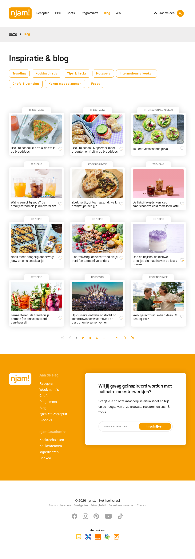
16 (117, 338)
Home (13, 34)
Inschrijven (155, 426)
